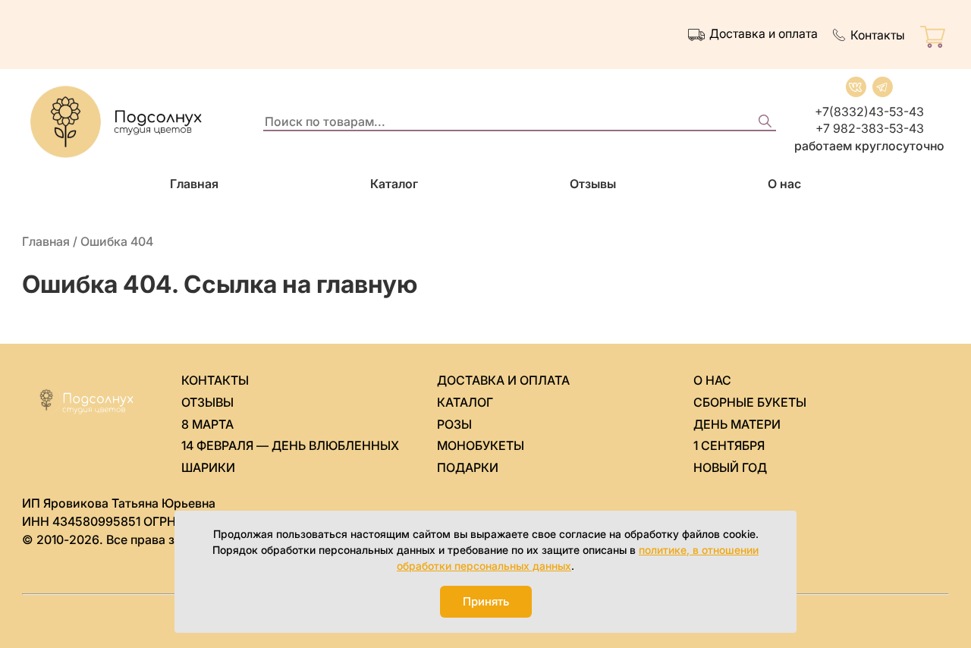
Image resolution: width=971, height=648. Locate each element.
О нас (784, 183)
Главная (194, 183)
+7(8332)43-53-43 (869, 111)
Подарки (467, 467)
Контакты (877, 35)
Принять (486, 601)
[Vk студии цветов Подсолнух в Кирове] (856, 87)
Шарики (208, 467)
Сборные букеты (749, 402)
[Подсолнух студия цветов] (136, 122)
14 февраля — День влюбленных (290, 445)
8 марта (207, 424)
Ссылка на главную (300, 284)
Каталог (394, 183)
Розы (454, 424)
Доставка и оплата (763, 34)
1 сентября (729, 445)
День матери (737, 424)
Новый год (730, 467)
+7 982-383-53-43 (869, 128)
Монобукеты (480, 445)
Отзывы (593, 183)
